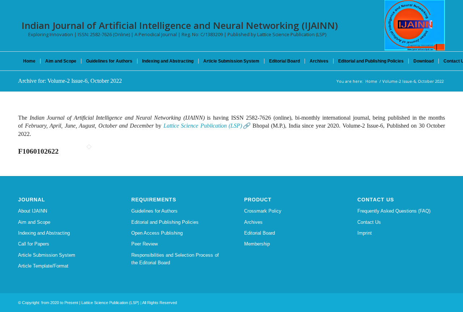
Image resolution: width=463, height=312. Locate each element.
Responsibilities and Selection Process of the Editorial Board (175, 258)
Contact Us (369, 222)
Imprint (364, 233)
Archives (253, 222)
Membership (257, 244)
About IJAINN (32, 211)
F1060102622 (38, 151)
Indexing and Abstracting (44, 233)
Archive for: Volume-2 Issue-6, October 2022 (70, 81)
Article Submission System (46, 255)
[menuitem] (29, 61)
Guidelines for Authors (154, 211)
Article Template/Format (43, 266)
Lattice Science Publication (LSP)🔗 (207, 126)
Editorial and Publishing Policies (165, 222)
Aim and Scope (34, 222)
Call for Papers (33, 244)
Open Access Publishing (157, 233)
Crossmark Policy (262, 211)
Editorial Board (259, 233)
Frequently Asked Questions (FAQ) (393, 211)
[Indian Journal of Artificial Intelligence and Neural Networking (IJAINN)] (415, 25)
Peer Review (144, 244)
